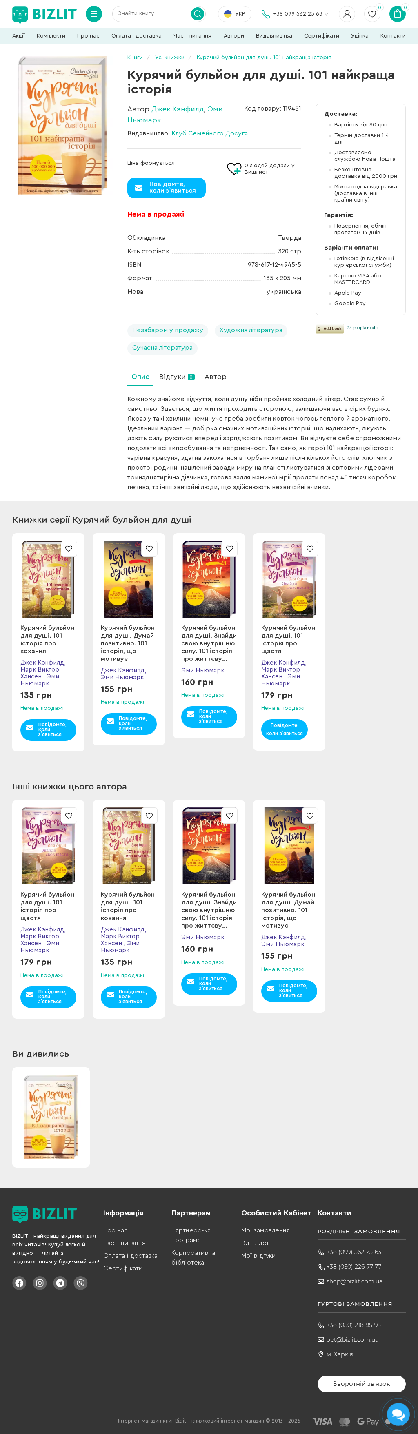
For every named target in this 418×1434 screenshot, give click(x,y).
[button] (401, 599)
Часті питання (192, 36)
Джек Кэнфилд (177, 109)
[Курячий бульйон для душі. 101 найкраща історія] (62, 125)
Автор (216, 376)
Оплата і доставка (136, 36)
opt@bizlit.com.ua (352, 1339)
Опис (140, 376)
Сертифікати (321, 36)
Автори (234, 36)
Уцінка (360, 36)
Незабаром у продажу (167, 330)
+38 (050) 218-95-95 (354, 1325)
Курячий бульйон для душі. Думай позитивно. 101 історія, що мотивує (128, 643)
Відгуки (176, 376)
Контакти (393, 36)
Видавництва (274, 36)
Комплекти (51, 36)
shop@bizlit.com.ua (354, 1281)
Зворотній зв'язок (361, 1383)
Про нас (88, 36)
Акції (18, 36)
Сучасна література (162, 347)
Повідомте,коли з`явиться (172, 187)
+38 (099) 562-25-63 (354, 1252)
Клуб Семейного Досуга (209, 133)
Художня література (251, 330)
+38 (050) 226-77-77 (354, 1266)
